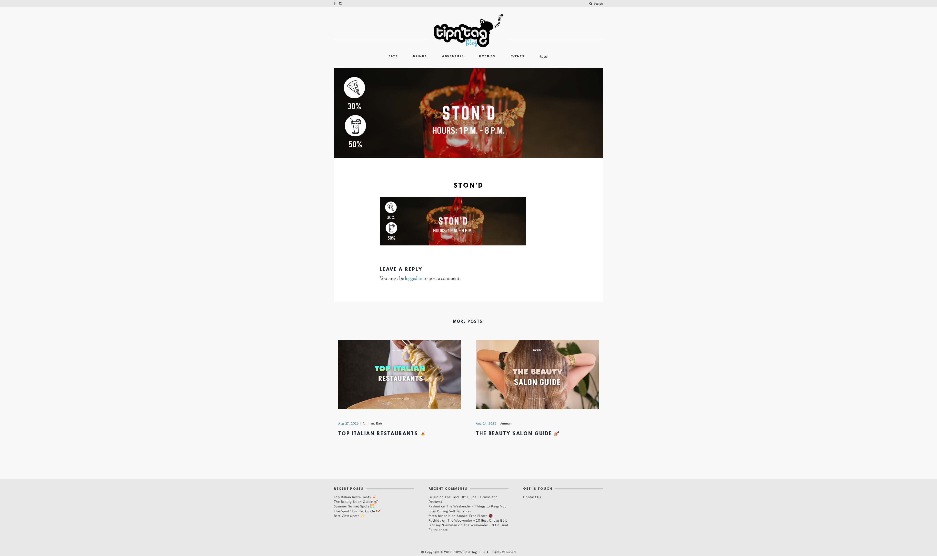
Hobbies (487, 56)
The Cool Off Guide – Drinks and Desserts (463, 499)
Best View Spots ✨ (349, 515)
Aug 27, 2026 (348, 423)
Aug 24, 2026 (486, 423)
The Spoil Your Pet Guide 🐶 (357, 511)
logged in (413, 278)
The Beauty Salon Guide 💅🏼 (518, 434)
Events (517, 56)
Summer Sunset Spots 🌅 (354, 506)
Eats (393, 56)
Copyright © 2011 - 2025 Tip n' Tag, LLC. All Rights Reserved (470, 552)
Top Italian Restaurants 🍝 (382, 434)
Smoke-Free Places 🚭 (475, 515)
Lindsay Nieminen (442, 525)
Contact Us (532, 497)
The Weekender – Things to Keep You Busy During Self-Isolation (467, 508)
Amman (368, 423)
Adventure (453, 56)
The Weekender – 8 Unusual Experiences (468, 527)
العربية (544, 56)
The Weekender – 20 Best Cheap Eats (477, 520)
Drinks (420, 56)
